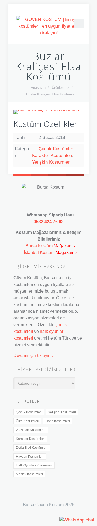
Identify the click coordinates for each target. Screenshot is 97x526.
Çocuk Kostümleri (56, 148)
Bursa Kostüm (39, 245)
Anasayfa (38, 88)
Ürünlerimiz (60, 88)
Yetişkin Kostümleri (51, 162)
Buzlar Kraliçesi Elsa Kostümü (50, 94)
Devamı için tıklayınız (33, 355)
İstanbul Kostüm (39, 252)
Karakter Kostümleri (52, 155)
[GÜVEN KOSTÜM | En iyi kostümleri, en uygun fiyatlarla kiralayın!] (48, 26)
